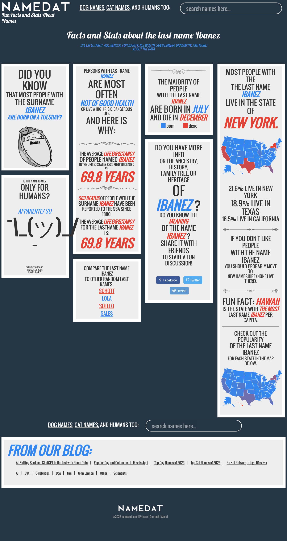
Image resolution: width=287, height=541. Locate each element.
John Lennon (86, 473)
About (164, 517)
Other (103, 473)
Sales (107, 313)
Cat (27, 473)
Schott (107, 290)
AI (17, 473)
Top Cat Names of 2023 (205, 462)
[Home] (140, 510)
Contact (154, 517)
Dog (58, 473)
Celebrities (43, 473)
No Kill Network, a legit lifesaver (247, 462)
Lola (107, 298)
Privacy (143, 517)
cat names (118, 7)
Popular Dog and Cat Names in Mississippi (121, 462)
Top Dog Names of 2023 (169, 462)
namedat (127, 517)
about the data (144, 48)
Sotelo (106, 306)
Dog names (92, 7)
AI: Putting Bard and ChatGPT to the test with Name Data (52, 462)
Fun (69, 473)
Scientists (120, 473)
